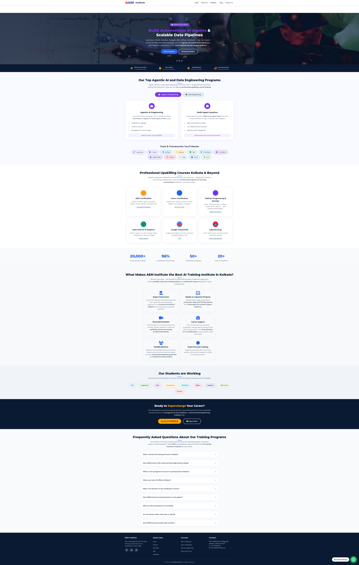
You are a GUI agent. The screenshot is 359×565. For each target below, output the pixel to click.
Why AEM (156, 548)
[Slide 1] (177, 60)
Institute (140, 2)
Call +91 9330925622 (170, 421)
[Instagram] (136, 550)
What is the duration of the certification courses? (161, 489)
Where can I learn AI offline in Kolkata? (157, 480)
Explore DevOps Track (172, 48)
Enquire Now (192, 421)
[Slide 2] (179, 60)
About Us (205, 3)
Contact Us (229, 3)
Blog (221, 3)
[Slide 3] (182, 61)
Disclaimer (156, 554)
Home (197, 3)
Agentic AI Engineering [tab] (169, 95)
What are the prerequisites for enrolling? (158, 506)
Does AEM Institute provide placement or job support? (163, 497)
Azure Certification (186, 545)
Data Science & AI (186, 551)
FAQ (154, 551)
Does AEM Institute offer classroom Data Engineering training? (166, 463)
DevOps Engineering (187, 548)
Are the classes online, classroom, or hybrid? (159, 514)
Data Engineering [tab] (194, 95)
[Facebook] (127, 550)
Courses (213, 3)
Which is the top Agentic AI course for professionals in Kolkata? (166, 472)
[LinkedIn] (131, 550)
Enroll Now (191, 48)
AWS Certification (186, 541)
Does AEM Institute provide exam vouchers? (159, 523)
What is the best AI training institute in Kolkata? (160, 454)
